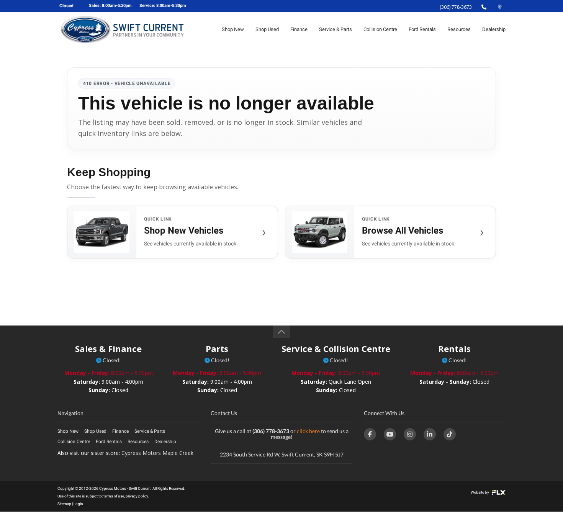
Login (78, 504)
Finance (299, 29)
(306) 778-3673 (456, 7)
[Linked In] (430, 434)
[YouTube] (390, 434)
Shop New (233, 29)
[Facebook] (370, 434)
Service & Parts (335, 29)
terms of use (113, 496)
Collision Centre (380, 29)
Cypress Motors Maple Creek (157, 452)
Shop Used (267, 29)
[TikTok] (450, 434)
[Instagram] (410, 434)
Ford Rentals (422, 29)
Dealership (494, 29)
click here (308, 431)
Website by (480, 492)
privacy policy (137, 496)
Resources (459, 29)
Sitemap (64, 504)
